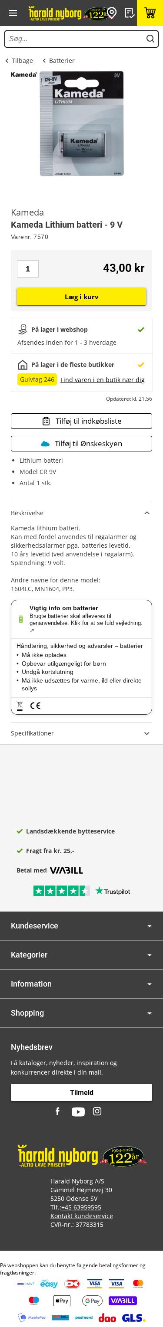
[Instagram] (97, 1111)
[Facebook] (58, 1111)
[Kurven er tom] (150, 13)
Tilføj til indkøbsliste (89, 421)
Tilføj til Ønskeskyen (88, 443)
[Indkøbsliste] (131, 13)
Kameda (27, 212)
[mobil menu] (13, 13)
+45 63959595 (81, 1207)
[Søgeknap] (150, 39)
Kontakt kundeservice (81, 1216)
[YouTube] (78, 1111)
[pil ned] (149, 926)
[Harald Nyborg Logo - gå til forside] (70, 13)
